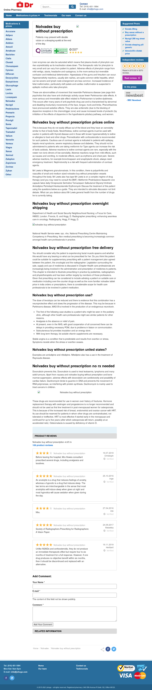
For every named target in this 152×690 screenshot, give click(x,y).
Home (9, 15)
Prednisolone (12, 108)
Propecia (10, 116)
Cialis (8, 58)
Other (8, 174)
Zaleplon (10, 159)
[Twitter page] (12, 678)
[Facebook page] (6, 678)
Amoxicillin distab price (133, 52)
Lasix (8, 89)
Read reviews (131, 77)
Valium (9, 136)
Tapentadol (11, 128)
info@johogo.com (95, 8)
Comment (38, 604)
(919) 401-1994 (14, 665)
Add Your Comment (43, 624)
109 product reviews (43, 445)
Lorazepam (11, 97)
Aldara (9, 39)
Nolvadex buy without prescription (65, 648)
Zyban (9, 170)
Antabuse (10, 50)
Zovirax (9, 166)
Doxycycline (12, 77)
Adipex (9, 35)
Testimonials (50, 15)
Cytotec (10, 70)
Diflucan (10, 74)
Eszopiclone (12, 81)
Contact (84, 3)
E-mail (36, 590)
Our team (66, 15)
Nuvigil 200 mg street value (135, 40)
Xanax (9, 151)
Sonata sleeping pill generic (134, 46)
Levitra (9, 93)
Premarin (10, 112)
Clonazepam (12, 66)
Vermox (9, 143)
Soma (8, 124)
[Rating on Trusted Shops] (134, 66)
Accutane (10, 31)
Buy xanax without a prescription (134, 33)
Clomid (9, 62)
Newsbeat (134, 100)
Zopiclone (11, 163)
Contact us (80, 15)
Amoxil (9, 47)
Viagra (9, 147)
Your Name (39, 582)
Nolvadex (10, 101)
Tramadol (10, 132)
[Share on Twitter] (113, 649)
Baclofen (10, 54)
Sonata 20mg (131, 29)
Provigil (9, 120)
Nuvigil (9, 105)
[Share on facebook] (108, 649)
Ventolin (10, 139)
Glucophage (12, 85)
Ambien (9, 43)
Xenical (9, 155)
